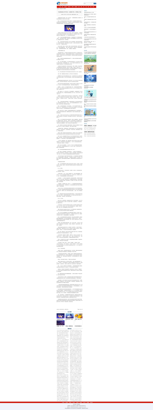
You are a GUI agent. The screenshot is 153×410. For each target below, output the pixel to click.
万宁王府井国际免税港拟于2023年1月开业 (62, 365)
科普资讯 (65, 6)
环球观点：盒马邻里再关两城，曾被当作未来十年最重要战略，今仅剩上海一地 (67, 346)
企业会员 (84, 402)
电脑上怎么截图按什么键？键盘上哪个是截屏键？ (76, 350)
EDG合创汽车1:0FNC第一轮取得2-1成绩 (75, 377)
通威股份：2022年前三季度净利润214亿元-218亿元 (77, 365)
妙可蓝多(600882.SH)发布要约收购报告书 (62, 368)
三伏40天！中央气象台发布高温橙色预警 (90, 27)
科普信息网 (61, 8)
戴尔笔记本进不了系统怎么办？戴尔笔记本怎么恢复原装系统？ (78, 388)
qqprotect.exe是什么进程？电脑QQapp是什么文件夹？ (77, 395)
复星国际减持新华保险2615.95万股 (89, 12)
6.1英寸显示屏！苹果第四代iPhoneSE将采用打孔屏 (76, 376)
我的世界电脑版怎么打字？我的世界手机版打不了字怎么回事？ (78, 387)
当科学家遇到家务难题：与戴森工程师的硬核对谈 (76, 361)
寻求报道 (77, 402)
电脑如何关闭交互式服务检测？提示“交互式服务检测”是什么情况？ (66, 357)
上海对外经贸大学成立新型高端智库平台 (90, 37)
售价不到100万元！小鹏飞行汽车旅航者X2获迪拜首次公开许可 (66, 309)
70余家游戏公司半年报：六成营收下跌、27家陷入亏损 (64, 319)
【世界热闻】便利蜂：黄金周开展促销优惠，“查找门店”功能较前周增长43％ (67, 384)
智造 (81, 6)
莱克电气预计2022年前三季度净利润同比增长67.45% (77, 362)
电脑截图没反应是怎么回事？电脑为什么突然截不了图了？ (65, 350)
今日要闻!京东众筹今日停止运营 (61, 338)
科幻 (83, 6)
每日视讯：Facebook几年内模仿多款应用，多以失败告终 (77, 346)
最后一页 (80, 309)
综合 (62, 6)
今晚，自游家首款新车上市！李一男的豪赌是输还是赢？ (64, 372)
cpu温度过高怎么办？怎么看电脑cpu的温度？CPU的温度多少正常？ (79, 349)
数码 (91, 6)
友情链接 (88, 402)
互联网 (73, 6)
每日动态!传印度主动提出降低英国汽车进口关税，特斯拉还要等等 (66, 381)
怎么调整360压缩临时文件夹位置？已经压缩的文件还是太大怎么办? (79, 353)
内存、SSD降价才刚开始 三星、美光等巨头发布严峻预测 (64, 334)
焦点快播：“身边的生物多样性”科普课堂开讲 (89, 133)
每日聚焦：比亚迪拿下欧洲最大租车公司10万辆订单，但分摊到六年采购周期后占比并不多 (82, 381)
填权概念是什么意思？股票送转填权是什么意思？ (63, 342)
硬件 (88, 6)
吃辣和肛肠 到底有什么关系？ (61, 373)
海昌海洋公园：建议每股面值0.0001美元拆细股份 (63, 369)
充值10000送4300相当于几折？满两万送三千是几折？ (77, 342)
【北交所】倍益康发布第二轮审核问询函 (90, 53)
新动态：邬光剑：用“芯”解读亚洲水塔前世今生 (90, 128)
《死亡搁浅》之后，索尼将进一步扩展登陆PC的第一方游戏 (78, 369)
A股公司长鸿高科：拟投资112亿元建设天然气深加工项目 (77, 368)
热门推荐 (70, 311)
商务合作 (74, 402)
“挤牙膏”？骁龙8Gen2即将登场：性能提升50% (81, 319)
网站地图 (91, 402)
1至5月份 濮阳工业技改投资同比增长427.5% (90, 97)
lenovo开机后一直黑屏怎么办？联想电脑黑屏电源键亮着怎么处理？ (66, 391)
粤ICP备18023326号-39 (82, 405)
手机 (86, 6)
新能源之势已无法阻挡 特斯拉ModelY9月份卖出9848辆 (77, 335)
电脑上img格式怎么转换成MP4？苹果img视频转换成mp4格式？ (65, 392)
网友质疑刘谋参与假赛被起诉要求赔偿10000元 (63, 377)
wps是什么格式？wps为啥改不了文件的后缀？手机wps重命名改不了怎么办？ (67, 354)
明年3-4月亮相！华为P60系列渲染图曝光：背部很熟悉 (64, 400)
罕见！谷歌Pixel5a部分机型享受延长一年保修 (76, 331)
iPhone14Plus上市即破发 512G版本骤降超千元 (76, 373)
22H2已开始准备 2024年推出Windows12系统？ (76, 330)
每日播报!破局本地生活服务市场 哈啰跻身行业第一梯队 (64, 380)
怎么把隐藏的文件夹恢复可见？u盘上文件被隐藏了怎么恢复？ (65, 387)
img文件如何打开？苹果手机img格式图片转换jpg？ (76, 392)
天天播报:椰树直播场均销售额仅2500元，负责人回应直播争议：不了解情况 (80, 380)
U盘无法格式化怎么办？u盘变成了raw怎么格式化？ (64, 362)
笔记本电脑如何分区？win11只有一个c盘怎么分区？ (64, 395)
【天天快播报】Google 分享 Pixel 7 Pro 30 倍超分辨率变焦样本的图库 (79, 384)
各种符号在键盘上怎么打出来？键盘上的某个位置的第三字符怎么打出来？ (67, 353)
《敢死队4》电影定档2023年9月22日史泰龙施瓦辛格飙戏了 (78, 396)
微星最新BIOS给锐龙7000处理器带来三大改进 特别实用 (77, 334)
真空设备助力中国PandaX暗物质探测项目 (62, 349)
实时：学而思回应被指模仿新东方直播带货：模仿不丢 (77, 339)
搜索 (95, 3)
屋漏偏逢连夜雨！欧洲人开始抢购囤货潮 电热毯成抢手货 (64, 335)
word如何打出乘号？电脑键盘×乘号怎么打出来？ (63, 388)
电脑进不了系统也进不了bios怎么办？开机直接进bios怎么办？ (78, 354)
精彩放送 (70, 328)
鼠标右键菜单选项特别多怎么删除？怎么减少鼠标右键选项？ (65, 343)
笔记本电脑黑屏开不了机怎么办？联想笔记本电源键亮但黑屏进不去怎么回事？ (80, 391)
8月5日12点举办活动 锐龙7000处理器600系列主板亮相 (64, 330)
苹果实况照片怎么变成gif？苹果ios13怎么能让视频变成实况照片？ (79, 357)
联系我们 (70, 402)
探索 (93, 6)
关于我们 (63, 402)
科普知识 (69, 6)
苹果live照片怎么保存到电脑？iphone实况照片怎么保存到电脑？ (78, 358)
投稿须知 (81, 402)
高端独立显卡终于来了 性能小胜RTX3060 (75, 372)
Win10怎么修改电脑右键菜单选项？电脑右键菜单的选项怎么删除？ (79, 343)
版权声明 (67, 402)
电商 (79, 6)
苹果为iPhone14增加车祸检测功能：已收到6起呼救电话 (64, 376)
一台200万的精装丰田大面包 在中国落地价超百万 (76, 400)
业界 (60, 6)
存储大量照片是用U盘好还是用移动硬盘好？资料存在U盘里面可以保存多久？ (67, 361)
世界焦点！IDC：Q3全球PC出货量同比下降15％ (63, 339)
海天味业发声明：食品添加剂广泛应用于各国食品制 (77, 399)
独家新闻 (76, 6)
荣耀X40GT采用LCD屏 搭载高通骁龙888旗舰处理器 (64, 396)
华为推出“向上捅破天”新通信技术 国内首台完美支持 (64, 399)
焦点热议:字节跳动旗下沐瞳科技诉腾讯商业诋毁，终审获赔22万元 (79, 338)
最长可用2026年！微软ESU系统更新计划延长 (63, 331)
